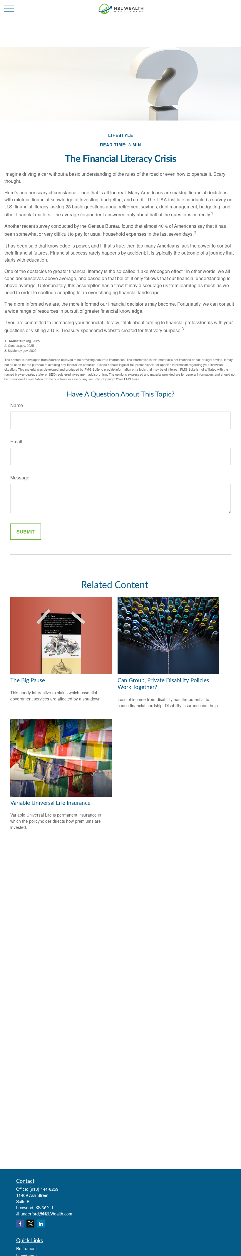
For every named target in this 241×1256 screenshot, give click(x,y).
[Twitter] (30, 1223)
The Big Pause (27, 680)
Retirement (26, 1248)
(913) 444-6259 (43, 1189)
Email (16, 441)
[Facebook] (20, 1223)
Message (19, 477)
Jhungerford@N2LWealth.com (44, 1214)
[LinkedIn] (41, 1223)
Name (16, 405)
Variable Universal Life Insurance (50, 803)
